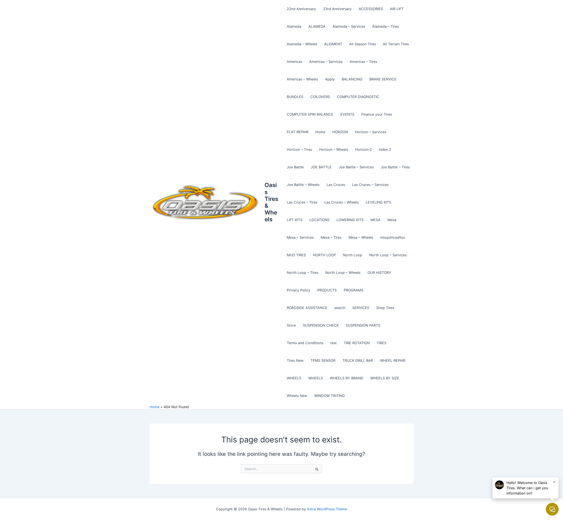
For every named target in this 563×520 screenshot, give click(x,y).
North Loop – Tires (302, 272)
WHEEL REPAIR (392, 360)
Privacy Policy (298, 290)
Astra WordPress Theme (327, 509)
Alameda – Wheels (302, 44)
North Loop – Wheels (342, 272)
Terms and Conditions (305, 343)
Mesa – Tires (331, 237)
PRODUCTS (327, 290)
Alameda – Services (349, 26)
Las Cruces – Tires (302, 202)
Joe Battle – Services (356, 167)
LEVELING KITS (378, 202)
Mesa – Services (300, 237)
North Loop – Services (388, 255)
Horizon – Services (370, 132)
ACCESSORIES (371, 9)
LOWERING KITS (350, 220)
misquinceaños (392, 237)
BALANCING (352, 79)
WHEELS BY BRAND (346, 378)
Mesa (392, 220)
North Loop (352, 255)
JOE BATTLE (321, 167)
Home (320, 132)
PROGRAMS (353, 290)
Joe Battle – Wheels (303, 184)
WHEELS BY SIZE (384, 378)
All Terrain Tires (396, 44)
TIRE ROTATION (357, 343)
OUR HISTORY (379, 272)
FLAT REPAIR (297, 132)
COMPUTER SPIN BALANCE (310, 114)
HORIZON (340, 132)
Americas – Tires (363, 61)
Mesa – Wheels (361, 237)
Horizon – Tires (299, 149)
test (333, 343)
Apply (330, 79)
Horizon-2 (363, 149)
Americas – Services (326, 61)
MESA (375, 220)
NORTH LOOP (324, 255)
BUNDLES (295, 97)
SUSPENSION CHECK (321, 325)
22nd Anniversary (301, 9)
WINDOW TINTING (329, 395)
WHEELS (294, 378)
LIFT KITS (294, 220)
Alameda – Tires (385, 26)
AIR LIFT (397, 9)
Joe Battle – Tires (395, 167)
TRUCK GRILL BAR (357, 360)
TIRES (381, 343)
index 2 (385, 149)
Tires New (295, 360)
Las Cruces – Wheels (341, 202)
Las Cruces (336, 184)
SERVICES (360, 307)
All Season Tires (362, 44)
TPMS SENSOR (323, 360)
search (339, 307)
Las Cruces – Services (370, 184)
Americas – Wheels (302, 79)
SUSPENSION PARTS (363, 325)
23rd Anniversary (337, 9)
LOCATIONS (319, 220)
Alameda (294, 26)
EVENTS (347, 114)
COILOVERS (320, 97)
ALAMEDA (316, 26)
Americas (294, 61)
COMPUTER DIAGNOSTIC (358, 97)
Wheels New (297, 395)
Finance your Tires (376, 114)
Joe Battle (295, 167)
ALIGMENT (333, 44)
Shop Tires (385, 307)
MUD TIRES (296, 255)
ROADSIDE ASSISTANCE (307, 307)
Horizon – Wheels (333, 149)
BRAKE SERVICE (383, 79)
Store (291, 325)
